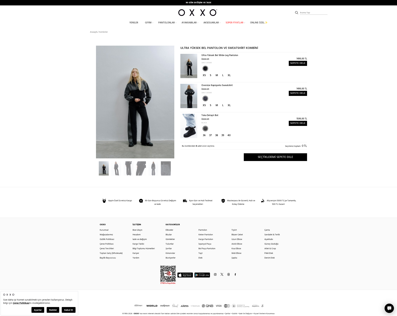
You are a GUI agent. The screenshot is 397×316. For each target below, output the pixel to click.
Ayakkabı (268, 239)
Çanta (267, 230)
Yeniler (133, 23)
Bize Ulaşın (137, 230)
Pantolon (202, 230)
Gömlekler (170, 239)
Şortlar (169, 248)
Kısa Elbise (236, 248)
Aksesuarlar (211, 23)
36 (204, 135)
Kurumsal (104, 230)
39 (222, 135)
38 (216, 135)
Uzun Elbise (237, 239)
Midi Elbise (236, 253)
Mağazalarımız (106, 234)
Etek (200, 258)
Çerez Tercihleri (107, 248)
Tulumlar (170, 244)
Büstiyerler (171, 258)
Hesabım (137, 234)
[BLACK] (205, 128)
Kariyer (136, 253)
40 (229, 135)
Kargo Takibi (138, 244)
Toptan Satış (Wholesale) (111, 253)
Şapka (234, 258)
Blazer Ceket (237, 234)
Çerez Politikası (107, 244)
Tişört (234, 230)
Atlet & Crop (270, 248)
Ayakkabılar (189, 23)
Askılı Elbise (237, 244)
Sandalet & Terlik (272, 234)
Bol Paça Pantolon (206, 248)
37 (210, 135)
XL (229, 75)
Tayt (200, 253)
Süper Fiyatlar (234, 23)
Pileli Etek (268, 253)
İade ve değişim (140, 239)
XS (204, 75)
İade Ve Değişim (245, 313)
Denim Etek (269, 258)
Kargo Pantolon (205, 239)
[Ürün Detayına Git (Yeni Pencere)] (188, 66)
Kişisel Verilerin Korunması (264, 313)
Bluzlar (169, 234)
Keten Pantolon (205, 234)
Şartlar (228, 313)
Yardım (136, 258)
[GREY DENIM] (205, 68)
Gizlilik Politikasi (107, 239)
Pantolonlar (166, 23)
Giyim (148, 23)
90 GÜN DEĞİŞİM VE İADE (198, 2)
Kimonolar (170, 253)
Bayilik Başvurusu (108, 258)
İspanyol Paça (204, 244)
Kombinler (103, 32)
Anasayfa (93, 32)
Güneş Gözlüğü (271, 244)
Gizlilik (235, 313)
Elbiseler (169, 230)
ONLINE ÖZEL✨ (259, 23)
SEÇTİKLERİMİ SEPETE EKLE (275, 157)
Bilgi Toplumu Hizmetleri (144, 248)
